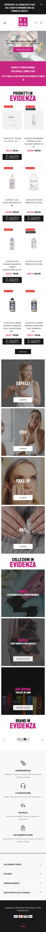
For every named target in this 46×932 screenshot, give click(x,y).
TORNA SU (23, 926)
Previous (3, 739)
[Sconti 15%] (12, 120)
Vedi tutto (23, 352)
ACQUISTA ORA (23, 50)
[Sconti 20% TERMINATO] (33, 120)
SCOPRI (23, 400)
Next (42, 739)
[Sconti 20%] (12, 181)
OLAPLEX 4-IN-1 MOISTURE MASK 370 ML (12, 202)
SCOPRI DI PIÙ (23, 610)
